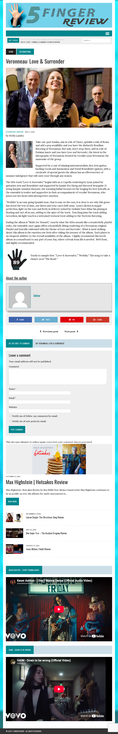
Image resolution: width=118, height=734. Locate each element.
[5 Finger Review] (59, 15)
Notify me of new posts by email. (29, 421)
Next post (69, 331)
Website (13, 407)
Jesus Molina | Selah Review (38, 549)
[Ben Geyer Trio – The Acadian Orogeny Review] (14, 536)
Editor (20, 132)
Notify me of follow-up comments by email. (35, 416)
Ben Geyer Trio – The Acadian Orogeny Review (46, 533)
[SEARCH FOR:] (96, 40)
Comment (14, 366)
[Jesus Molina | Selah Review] (14, 551)
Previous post (50, 331)
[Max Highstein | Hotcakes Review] (59, 472)
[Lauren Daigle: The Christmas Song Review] (14, 520)
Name (12, 388)
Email (12, 398)
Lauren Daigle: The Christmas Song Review (45, 517)
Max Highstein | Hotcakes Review (37, 482)
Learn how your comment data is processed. (69, 442)
